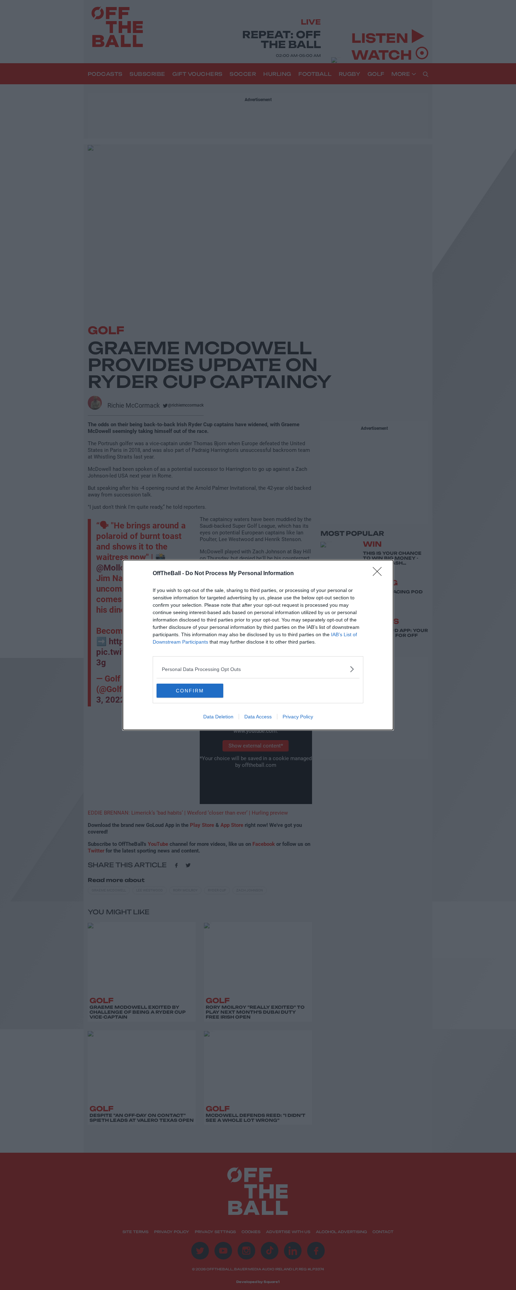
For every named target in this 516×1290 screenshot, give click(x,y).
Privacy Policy (298, 716)
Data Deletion (218, 716)
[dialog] (258, 645)
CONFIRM (190, 690)
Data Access (258, 716)
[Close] (379, 573)
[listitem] (258, 669)
